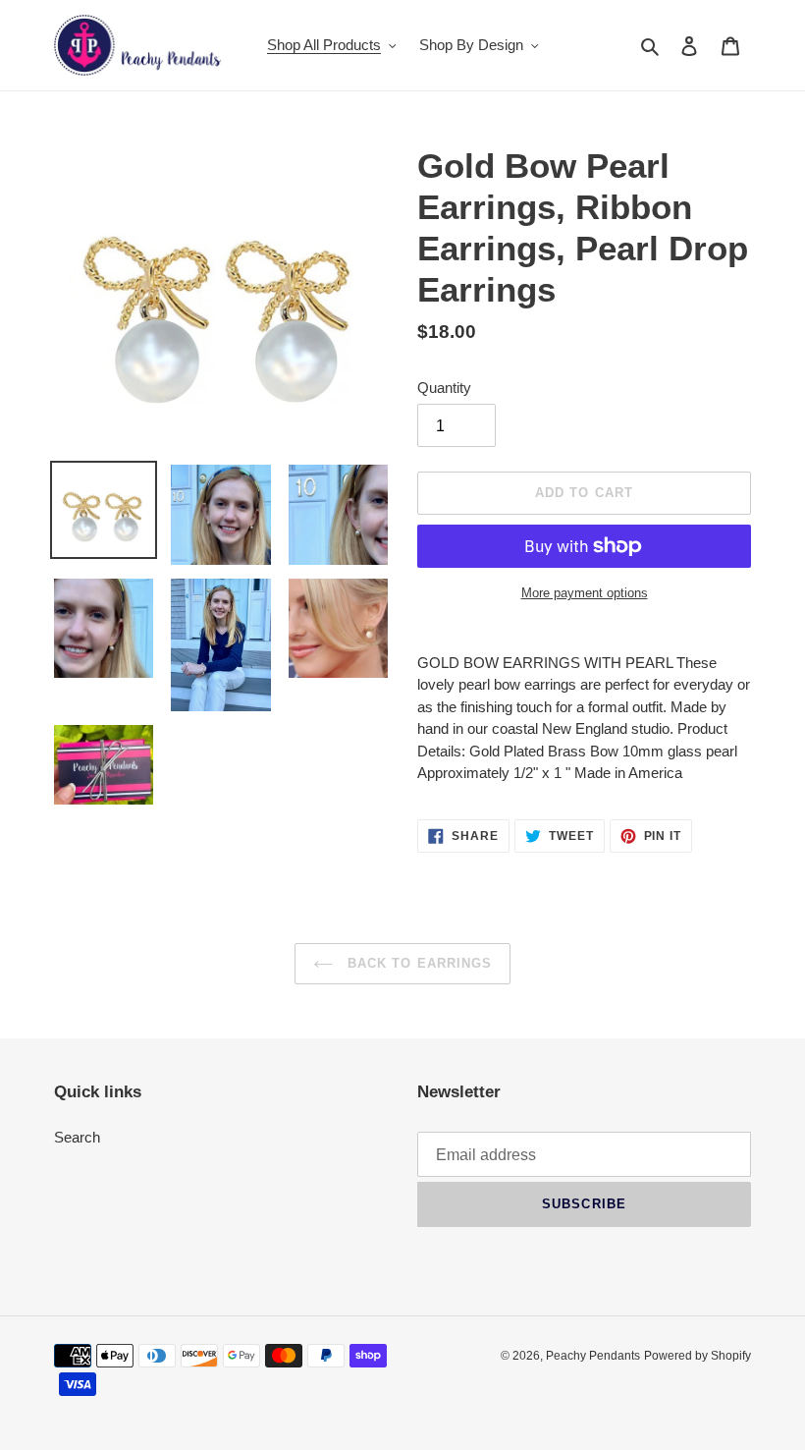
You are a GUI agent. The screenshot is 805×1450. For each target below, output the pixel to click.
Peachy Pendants (593, 1356)
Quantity (444, 387)
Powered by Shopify (697, 1356)
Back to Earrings (417, 963)
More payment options (584, 593)
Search (77, 1137)
